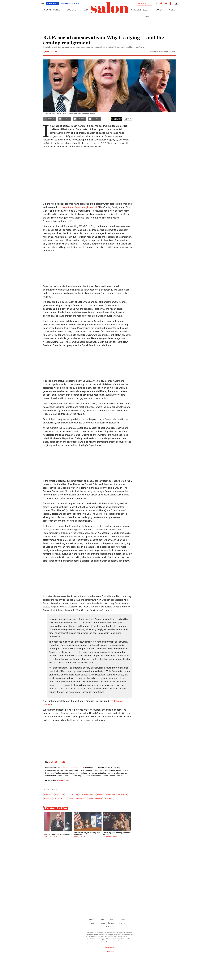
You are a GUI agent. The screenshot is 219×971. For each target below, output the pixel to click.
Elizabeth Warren (87, 794)
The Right (109, 799)
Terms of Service (107, 923)
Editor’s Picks (72, 794)
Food (85, 10)
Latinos (100, 794)
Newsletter (144, 3)
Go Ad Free (109, 927)
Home (91, 920)
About (101, 920)
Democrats (59, 794)
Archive (122, 923)
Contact (122, 920)
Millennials (110, 794)
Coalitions (48, 794)
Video (172, 10)
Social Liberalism (95, 799)
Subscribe (52, 3)
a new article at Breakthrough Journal (78, 207)
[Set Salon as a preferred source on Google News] (116, 119)
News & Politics (52, 10)
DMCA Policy (110, 951)
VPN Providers (109, 947)
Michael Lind (51, 52)
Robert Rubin (60, 799)
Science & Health (140, 10)
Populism (48, 799)
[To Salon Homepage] (109, 7)
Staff (111, 920)
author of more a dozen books (73, 768)
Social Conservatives (76, 799)
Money (159, 10)
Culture (71, 10)
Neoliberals (122, 794)
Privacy (92, 923)
